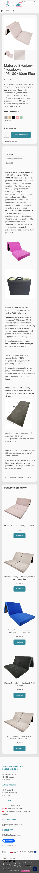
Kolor (6, 111)
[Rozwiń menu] (28, 4)
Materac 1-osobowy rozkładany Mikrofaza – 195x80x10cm (20, 631)
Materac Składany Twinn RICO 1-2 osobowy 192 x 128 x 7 (19, 737)
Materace (14, 141)
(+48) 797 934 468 (12, 806)
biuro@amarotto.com (13, 825)
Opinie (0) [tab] (10, 163)
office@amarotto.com (13, 835)
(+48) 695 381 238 (14, 809)
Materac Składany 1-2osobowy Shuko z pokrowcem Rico (19, 578)
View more (24, 868)
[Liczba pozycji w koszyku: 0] (13, 11)
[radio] (6, 117)
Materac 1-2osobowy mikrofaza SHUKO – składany (19, 684)
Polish (24, 1)
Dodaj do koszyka (21, 135)
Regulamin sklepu (9, 845)
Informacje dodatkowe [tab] (14, 159)
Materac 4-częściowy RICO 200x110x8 (19, 526)
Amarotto (12, 858)
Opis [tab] (9, 154)
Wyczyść (8, 120)
